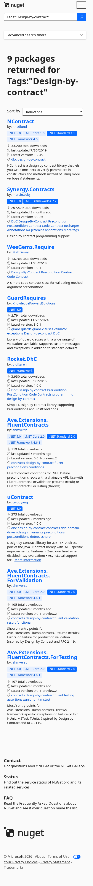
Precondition (57, 221)
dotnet (35, 536)
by (31, 390)
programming (62, 394)
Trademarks (14, 867)
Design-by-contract (38, 333)
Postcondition (17, 225)
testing (69, 695)
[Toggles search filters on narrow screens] (81, 35)
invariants (36, 532)
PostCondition (17, 394)
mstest (45, 699)
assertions (14, 699)
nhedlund (20, 126)
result (11, 622)
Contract (35, 225)
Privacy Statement (55, 862)
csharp (46, 536)
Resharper (71, 225)
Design (23, 390)
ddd (64, 528)
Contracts (44, 394)
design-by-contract (31, 159)
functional (23, 622)
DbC (14, 221)
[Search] (81, 17)
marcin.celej (21, 194)
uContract (20, 497)
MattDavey (21, 252)
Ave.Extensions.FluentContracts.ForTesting (42, 654)
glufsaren (20, 364)
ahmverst (20, 430)
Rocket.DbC (22, 358)
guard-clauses (42, 329)
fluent (59, 462)
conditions (36, 467)
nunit (35, 699)
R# (28, 230)
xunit (27, 699)
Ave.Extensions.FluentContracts (28, 422)
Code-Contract (52, 225)
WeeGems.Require (30, 246)
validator (60, 329)
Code (33, 394)
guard (15, 329)
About (40, 856)
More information (27, 560)
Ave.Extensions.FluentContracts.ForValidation (28, 575)
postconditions (18, 536)
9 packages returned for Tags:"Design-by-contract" (42, 75)
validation (71, 618)
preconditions (17, 467)
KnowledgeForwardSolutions (34, 303)
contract (40, 390)
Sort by (13, 111)
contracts (18, 462)
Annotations (16, 230)
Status (11, 777)
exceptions (15, 333)
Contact (12, 760)
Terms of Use (58, 856)
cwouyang (20, 502)
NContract (20, 121)
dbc (14, 159)
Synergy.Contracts (31, 189)
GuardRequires (26, 297)
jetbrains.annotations (47, 230)
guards (26, 329)
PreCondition (57, 390)
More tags (71, 230)
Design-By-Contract (32, 221)
